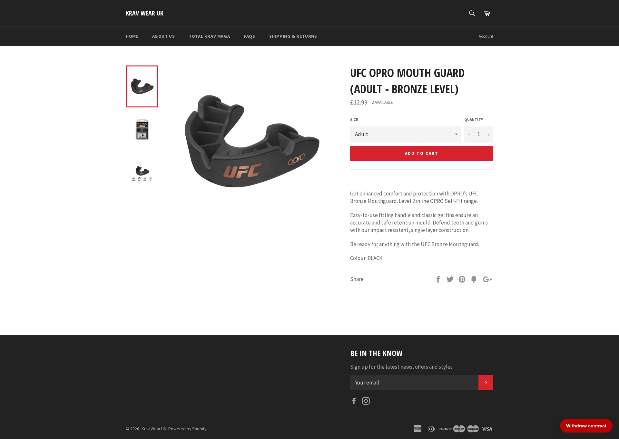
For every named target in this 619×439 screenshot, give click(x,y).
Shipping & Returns (293, 36)
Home (132, 36)
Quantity (473, 119)
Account (486, 36)
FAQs (249, 36)
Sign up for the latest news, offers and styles (401, 366)
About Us (163, 36)
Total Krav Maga (209, 36)
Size (354, 119)
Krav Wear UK (144, 13)
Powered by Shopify (187, 429)
